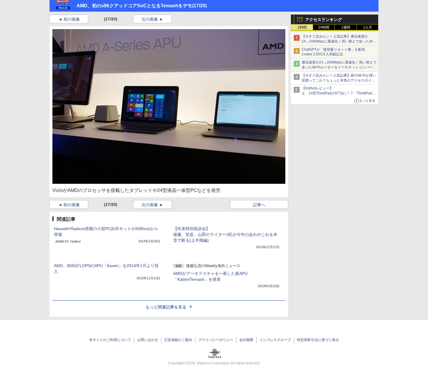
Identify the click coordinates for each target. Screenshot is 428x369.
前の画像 (71, 19)
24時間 (323, 27)
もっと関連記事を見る (166, 307)
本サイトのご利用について (110, 340)
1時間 (302, 27)
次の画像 (150, 19)
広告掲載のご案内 (178, 340)
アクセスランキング (323, 19)
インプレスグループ (275, 340)
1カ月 (367, 27)
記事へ (259, 204)
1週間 (345, 27)
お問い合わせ (147, 340)
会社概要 (246, 340)
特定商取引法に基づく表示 (318, 340)
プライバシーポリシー (215, 340)
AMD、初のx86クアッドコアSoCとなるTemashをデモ (134, 5)
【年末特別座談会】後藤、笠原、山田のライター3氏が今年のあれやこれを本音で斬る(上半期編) (225, 234)
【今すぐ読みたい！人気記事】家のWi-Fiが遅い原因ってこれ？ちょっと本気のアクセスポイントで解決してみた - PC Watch (339, 80)
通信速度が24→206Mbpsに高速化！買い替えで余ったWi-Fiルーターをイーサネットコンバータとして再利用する (339, 67)
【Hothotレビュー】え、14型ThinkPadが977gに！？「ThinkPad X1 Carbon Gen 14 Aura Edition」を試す (337, 93)
